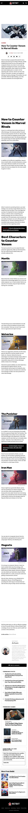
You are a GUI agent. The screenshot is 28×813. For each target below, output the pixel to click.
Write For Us (7, 808)
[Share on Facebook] (8, 56)
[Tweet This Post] (11, 56)
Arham (11, 52)
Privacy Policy (24, 808)
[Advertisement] (14, 15)
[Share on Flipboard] (14, 56)
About (2, 808)
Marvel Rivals (12, 634)
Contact (18, 808)
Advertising (13, 808)
